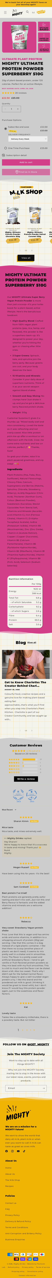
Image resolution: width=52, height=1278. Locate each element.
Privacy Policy (12, 1215)
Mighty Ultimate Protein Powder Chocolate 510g (13, 234)
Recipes (9, 1186)
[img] (26, 817)
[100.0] (18, 795)
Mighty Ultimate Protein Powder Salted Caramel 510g (35, 234)
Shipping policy (18, 1271)
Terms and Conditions (16, 1227)
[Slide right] (32, 250)
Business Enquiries (15, 1239)
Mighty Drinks (19, 1264)
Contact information (27, 1275)
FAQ (7, 1209)
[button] (5, 12)
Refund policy (13, 1267)
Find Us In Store (28, 172)
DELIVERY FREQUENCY (19, 134)
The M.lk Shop (12, 1180)
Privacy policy (28, 1267)
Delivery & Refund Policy (18, 1221)
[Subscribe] (44, 1088)
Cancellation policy (35, 1271)
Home (8, 1168)
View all (26, 258)
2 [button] (22, 1030)
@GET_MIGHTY (38, 1044)
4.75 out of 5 (33, 751)
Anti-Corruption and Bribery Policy (23, 1233)
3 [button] (27, 1030)
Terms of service (43, 1267)
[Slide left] (20, 250)
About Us (10, 1174)
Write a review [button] (26, 779)
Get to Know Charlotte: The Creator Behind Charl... (25, 684)
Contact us (10, 1203)
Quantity (6, 103)
